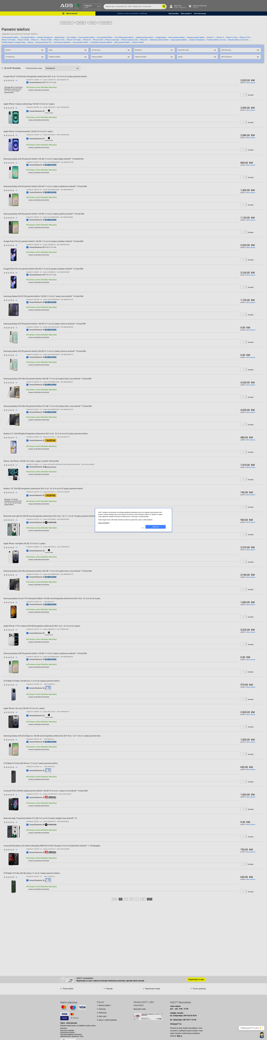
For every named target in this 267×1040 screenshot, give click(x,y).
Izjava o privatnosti (103, 523)
